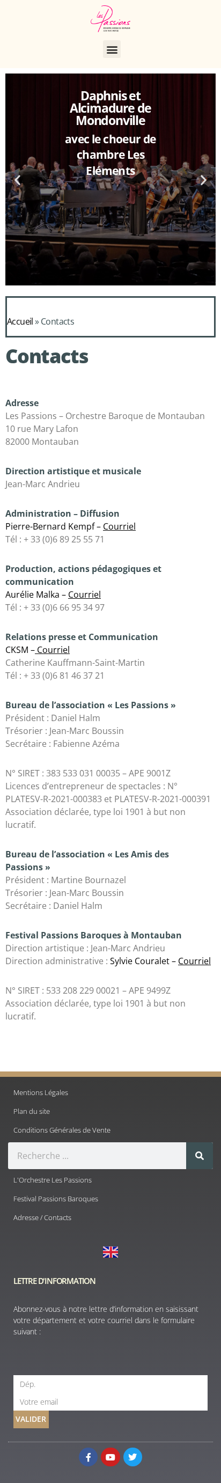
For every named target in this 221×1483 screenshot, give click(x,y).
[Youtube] (110, 1457)
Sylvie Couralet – (160, 961)
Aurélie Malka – (53, 594)
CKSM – (37, 650)
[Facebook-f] (88, 1457)
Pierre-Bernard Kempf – (70, 526)
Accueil (20, 321)
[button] (112, 49)
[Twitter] (132, 1457)
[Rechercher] (199, 1155)
